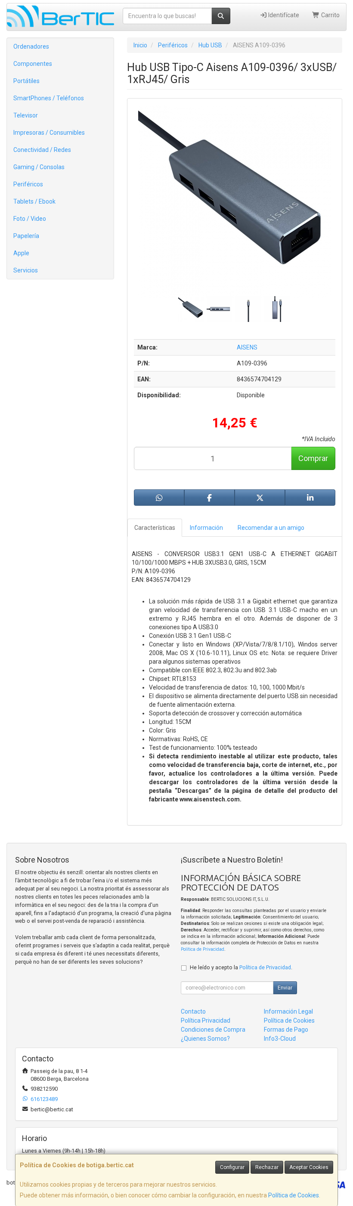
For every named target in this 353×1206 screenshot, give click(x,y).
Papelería (26, 235)
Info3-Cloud (280, 1038)
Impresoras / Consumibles (49, 132)
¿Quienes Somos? (205, 1038)
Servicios (25, 270)
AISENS (247, 347)
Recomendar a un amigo (271, 527)
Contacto (193, 1011)
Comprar (313, 458)
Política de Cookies (293, 1195)
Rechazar (267, 1167)
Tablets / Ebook (34, 201)
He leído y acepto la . (241, 967)
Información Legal (288, 1011)
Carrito (330, 15)
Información (206, 527)
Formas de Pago (286, 1029)
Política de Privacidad (202, 949)
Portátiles (26, 80)
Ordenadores (31, 46)
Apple (21, 253)
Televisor (25, 115)
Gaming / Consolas (39, 167)
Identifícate (283, 15)
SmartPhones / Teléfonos (48, 98)
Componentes (32, 63)
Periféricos (28, 184)
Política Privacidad (205, 1020)
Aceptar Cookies (308, 1167)
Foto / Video (29, 218)
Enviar (285, 988)
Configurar (232, 1167)
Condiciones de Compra (213, 1029)
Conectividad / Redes (42, 149)
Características (154, 527)
